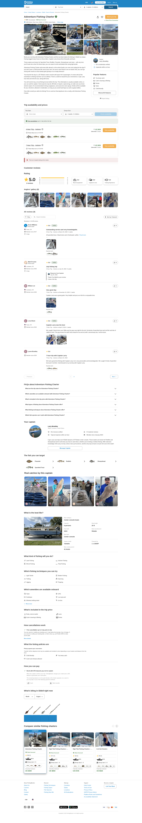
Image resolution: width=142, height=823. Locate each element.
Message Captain (65, 448)
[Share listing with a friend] (98, 17)
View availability (109, 130)
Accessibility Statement (91, 797)
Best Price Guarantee (112, 20)
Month (27, 696)
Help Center (87, 785)
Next (113, 376)
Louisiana (38, 12)
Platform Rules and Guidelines (93, 794)
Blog (25, 790)
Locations (67, 790)
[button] (71, 133)
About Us (26, 785)
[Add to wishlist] (102, 17)
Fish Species (48, 790)
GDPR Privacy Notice (90, 792)
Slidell (43, 12)
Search (111, 7)
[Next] (116, 726)
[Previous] (113, 726)
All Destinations (68, 792)
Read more (82, 235)
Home (25, 12)
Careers (26, 787)
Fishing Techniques (49, 785)
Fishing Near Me (49, 792)
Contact (26, 792)
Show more (29, 603)
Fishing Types (48, 787)
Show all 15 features (104, 93)
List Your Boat (100, 2)
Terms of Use (88, 787)
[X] (29, 807)
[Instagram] (32, 807)
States (66, 787)
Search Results (50, 12)
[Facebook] (25, 807)
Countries (67, 785)
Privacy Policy (88, 790)
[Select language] (92, 2)
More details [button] (27, 638)
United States (31, 12)
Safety (26, 794)
